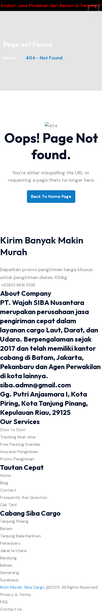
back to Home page (51, 196)
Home (10, 58)
